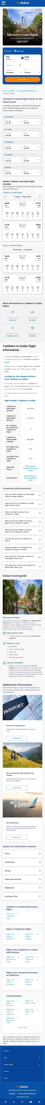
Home (5, 91)
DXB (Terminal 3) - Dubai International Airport (30, 478)
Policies (12, 1093)
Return (9, 51)
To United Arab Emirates (26, 91)
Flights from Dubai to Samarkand (10, 936)
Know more (17, 738)
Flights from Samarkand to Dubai (11, 959)
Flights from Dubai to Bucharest (10, 1003)
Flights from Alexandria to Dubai (11, 1020)
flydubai (7, 362)
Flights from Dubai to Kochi (30, 1002)
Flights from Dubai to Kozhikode (10, 1011)
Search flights (22, 79)
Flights (12, 91)
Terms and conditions (27, 1093)
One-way (20, 51)
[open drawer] (3, 2)
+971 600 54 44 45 (22, 1097)
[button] (22, 495)
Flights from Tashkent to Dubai (10, 916)
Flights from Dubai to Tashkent (29, 936)
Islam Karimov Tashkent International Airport (30, 468)
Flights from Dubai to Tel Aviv (29, 1011)
